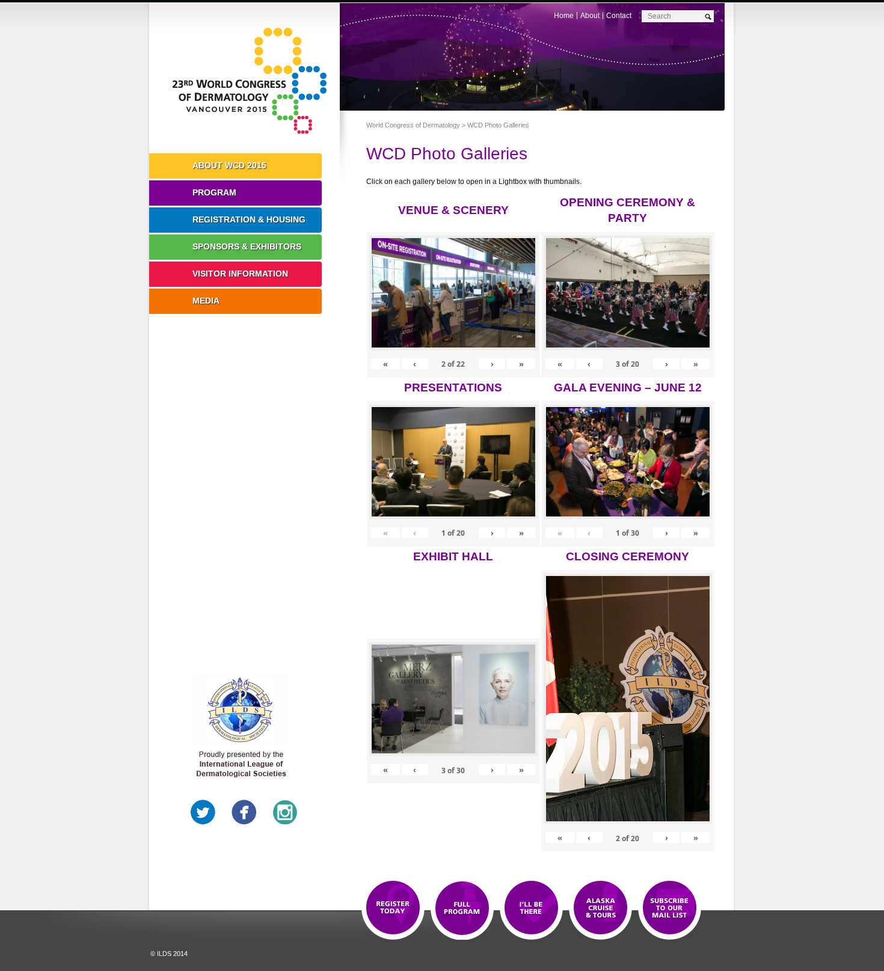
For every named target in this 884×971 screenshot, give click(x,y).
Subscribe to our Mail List (669, 908)
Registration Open (393, 908)
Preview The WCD (600, 908)
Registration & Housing (248, 219)
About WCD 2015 (229, 165)
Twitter (203, 812)
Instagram (285, 812)
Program (214, 192)
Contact (618, 15)
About (590, 15)
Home (564, 15)
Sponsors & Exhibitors (246, 246)
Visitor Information (240, 273)
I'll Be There (531, 908)
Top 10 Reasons (462, 908)
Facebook (244, 812)
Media (205, 300)
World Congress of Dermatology (253, 81)
